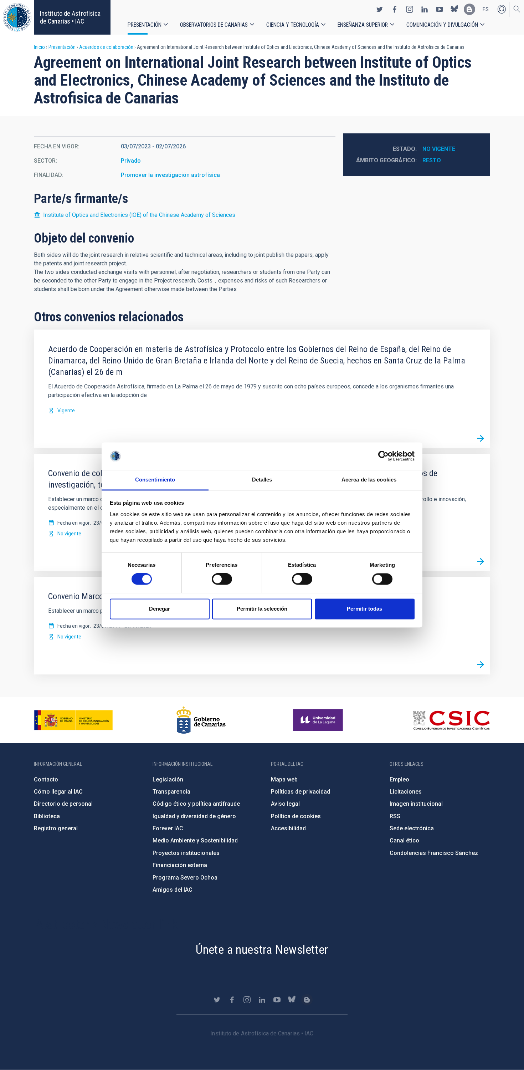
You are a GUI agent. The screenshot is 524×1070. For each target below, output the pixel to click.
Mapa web (284, 779)
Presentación (144, 24)
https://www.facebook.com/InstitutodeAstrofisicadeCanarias (394, 9)
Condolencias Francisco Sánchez (434, 853)
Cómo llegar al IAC (58, 791)
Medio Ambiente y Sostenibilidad (195, 840)
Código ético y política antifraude (196, 803)
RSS (395, 816)
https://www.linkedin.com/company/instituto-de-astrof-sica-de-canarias (424, 9)
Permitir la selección (262, 609)
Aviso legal (285, 803)
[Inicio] (17, 17)
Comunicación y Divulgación (442, 24)
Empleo (399, 779)
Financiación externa (180, 865)
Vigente (66, 410)
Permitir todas (364, 609)
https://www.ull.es (319, 720)
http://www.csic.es (451, 720)
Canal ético (404, 840)
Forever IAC (168, 828)
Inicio (39, 47)
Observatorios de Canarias (214, 24)
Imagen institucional (416, 803)
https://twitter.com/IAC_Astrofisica (379, 9)
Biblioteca (47, 816)
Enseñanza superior (363, 24)
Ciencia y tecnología (292, 24)
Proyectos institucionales (186, 853)
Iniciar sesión (501, 9)
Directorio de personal (63, 803)
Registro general (56, 828)
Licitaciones (406, 791)
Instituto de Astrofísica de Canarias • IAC (70, 17)
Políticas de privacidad (300, 791)
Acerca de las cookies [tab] (368, 480)
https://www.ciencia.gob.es (73, 720)
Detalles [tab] (262, 480)
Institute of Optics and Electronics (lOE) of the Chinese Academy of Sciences (139, 215)
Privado (131, 160)
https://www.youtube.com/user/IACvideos (439, 9)
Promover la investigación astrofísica (170, 175)
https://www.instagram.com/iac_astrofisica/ (409, 9)
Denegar (159, 609)
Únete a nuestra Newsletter (262, 949)
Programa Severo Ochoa (185, 877)
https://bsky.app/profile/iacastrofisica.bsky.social (454, 9)
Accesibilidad (288, 828)
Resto (431, 160)
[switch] (222, 579)
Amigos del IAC (172, 889)
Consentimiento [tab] (155, 480)
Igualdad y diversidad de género (194, 816)
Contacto (46, 779)
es (486, 9)
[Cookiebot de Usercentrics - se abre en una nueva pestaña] (383, 456)
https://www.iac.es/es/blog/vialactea (469, 9)
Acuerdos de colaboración (106, 47)
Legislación (168, 779)
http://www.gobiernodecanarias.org (201, 720)
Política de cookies (296, 816)
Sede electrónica (412, 828)
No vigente (438, 149)
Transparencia (171, 791)
